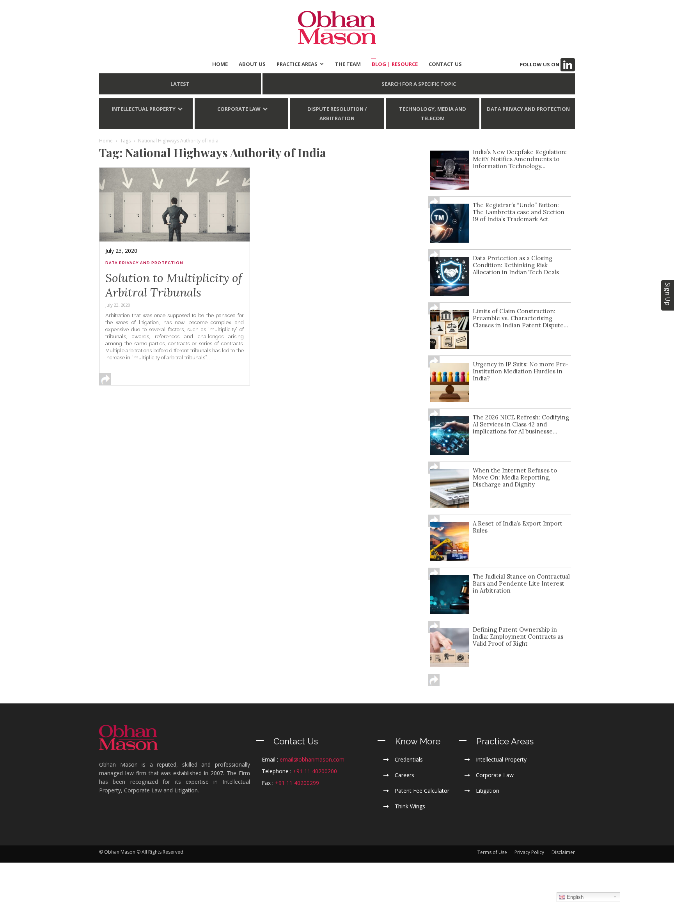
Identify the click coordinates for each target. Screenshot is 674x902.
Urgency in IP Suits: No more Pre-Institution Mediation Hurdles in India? (521, 371)
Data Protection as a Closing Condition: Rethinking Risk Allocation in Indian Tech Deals (516, 265)
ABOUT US (252, 63)
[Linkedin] (567, 64)
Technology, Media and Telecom (432, 113)
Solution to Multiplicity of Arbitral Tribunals (173, 285)
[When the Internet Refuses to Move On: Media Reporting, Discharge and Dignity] (449, 488)
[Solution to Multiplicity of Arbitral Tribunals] (174, 204)
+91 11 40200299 (297, 783)
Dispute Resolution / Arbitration (337, 113)
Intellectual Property (144, 108)
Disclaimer (563, 852)
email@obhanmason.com (312, 759)
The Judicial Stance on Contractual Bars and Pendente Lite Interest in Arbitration (521, 583)
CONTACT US (445, 63)
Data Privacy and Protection (528, 108)
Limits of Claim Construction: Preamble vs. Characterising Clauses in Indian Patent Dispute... (520, 318)
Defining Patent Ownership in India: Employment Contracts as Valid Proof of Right (518, 636)
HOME (220, 63)
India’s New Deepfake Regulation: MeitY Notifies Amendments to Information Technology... (520, 159)
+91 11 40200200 (315, 771)
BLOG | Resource (395, 63)
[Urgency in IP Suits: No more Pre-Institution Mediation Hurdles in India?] (449, 382)
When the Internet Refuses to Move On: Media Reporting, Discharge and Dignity (515, 477)
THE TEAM (348, 63)
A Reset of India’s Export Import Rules (517, 527)
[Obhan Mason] (337, 27)
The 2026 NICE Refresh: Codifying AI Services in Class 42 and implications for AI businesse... (521, 424)
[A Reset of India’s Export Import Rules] (449, 541)
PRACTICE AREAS (297, 63)
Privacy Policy (529, 852)
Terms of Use (492, 852)
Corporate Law (239, 108)
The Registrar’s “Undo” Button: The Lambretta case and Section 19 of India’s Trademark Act (518, 212)
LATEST (180, 83)
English (574, 897)
